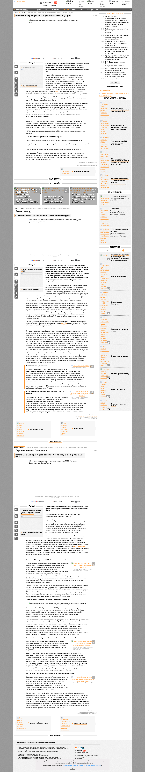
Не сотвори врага (125, 4)
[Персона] (105, 257)
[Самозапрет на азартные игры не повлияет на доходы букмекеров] (65, 724)
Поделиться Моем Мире (16, 72)
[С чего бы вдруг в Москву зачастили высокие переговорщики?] (21, 723)
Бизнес (74, 9)
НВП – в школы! (81, 5)
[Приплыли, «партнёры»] (65, 171)
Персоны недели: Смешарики (31, 290)
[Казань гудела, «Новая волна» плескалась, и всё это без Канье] (21, 429)
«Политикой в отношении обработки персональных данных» (81, 765)
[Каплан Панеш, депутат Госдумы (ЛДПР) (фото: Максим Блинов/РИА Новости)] (83, 679)
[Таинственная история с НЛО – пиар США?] (105, 200)
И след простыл (102, 5)
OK (72, 768)
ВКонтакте (81, 748)
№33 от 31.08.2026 (47, 2)
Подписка (45, 5)
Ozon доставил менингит (30, 86)
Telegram (79, 748)
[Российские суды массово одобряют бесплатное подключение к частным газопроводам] (105, 217)
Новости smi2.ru (19, 446)
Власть (47, 9)
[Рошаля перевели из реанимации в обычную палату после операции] (105, 127)
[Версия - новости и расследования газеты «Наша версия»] (27, 5)
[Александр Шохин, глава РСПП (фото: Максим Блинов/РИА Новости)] (83, 565)
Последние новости (115, 13)
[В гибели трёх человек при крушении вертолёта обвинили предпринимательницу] (105, 181)
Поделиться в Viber (16, 87)
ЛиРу (83, 748)
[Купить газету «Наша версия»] (41, 3)
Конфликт (55, 9)
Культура (90, 9)
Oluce (57, 92)
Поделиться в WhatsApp (16, 83)
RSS (76, 748)
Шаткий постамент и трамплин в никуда (31, 533)
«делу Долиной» (79, 546)
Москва (98, 9)
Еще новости (115, 82)
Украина (38, 9)
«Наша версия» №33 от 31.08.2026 (88, 416)
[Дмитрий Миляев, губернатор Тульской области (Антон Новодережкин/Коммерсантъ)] (83, 643)
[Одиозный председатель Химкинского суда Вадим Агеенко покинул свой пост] (105, 236)
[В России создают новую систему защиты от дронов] (65, 428)
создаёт (64, 324)
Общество (65, 9)
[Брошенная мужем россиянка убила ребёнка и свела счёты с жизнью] (105, 110)
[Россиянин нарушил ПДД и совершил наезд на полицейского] (105, 143)
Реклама (53, 5)
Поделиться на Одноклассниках (16, 79)
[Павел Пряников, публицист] (82, 366)
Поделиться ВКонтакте (16, 66)
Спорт (82, 9)
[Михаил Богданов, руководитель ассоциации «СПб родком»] (82, 394)
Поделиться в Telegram (16, 91)
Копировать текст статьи (16, 94)
